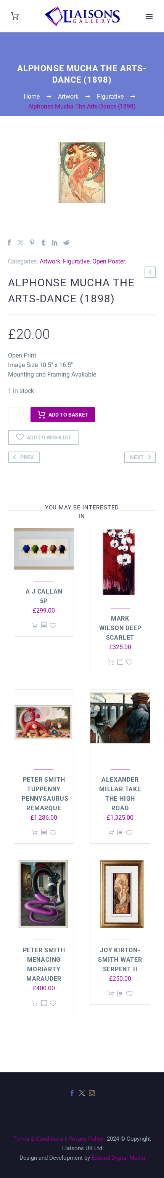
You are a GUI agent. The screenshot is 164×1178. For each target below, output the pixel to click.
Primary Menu (149, 16)
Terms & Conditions (38, 1138)
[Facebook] (9, 242)
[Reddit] (66, 242)
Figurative (76, 261)
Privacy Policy (86, 1138)
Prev (27, 457)
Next (137, 457)
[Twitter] (21, 242)
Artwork (50, 261)
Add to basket (68, 415)
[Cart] (15, 16)
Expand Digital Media (118, 1157)
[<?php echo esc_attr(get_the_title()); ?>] (44, 626)
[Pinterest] (32, 242)
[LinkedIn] (55, 242)
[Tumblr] (43, 242)
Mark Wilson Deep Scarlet (120, 628)
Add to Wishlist (49, 437)
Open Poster (108, 261)
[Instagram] (92, 1093)
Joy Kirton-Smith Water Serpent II (120, 960)
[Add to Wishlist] (53, 626)
